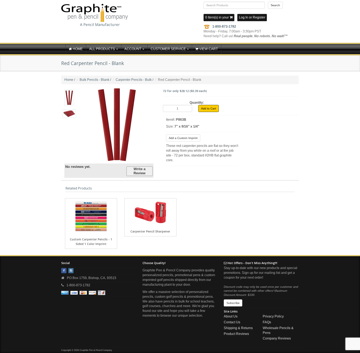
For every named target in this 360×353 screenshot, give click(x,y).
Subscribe (233, 303)
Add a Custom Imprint (183, 138)
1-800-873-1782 (224, 26)
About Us (231, 316)
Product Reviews (236, 334)
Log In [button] (243, 17)
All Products (102, 49)
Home (77, 49)
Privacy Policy (273, 316)
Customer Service (169, 49)
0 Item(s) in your (217, 17)
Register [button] (259, 17)
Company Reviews (277, 338)
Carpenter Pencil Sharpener (150, 231)
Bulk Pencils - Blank (94, 79)
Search (275, 5)
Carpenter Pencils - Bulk (134, 79)
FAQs (267, 322)
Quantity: (197, 102)
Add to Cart (208, 108)
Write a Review (139, 171)
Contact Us (232, 322)
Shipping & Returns (238, 328)
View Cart (208, 49)
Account (133, 49)
